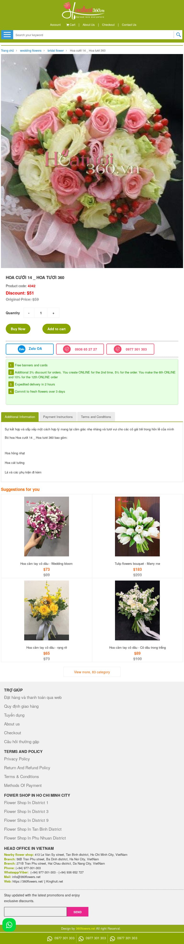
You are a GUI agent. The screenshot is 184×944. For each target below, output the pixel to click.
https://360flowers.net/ (27, 881)
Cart (72, 24)
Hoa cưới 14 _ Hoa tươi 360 (88, 50)
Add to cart (56, 328)
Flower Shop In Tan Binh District (33, 829)
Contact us (129, 24)
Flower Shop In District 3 (26, 811)
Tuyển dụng (14, 715)
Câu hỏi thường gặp (21, 741)
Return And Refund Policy (27, 767)
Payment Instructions (58, 416)
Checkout (108, 24)
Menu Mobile (7, 34)
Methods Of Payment (23, 785)
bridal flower (56, 50)
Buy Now (18, 328)
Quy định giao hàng (21, 706)
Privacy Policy (17, 759)
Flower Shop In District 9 (26, 820)
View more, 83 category (92, 672)
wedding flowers (30, 50)
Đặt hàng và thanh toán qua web (33, 697)
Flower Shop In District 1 (26, 802)
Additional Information (20, 416)
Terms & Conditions (21, 776)
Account (55, 24)
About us (89, 24)
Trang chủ (7, 50)
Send (78, 912)
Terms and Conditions (96, 416)
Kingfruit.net (54, 881)
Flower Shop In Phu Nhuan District (35, 838)
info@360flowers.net (26, 876)
